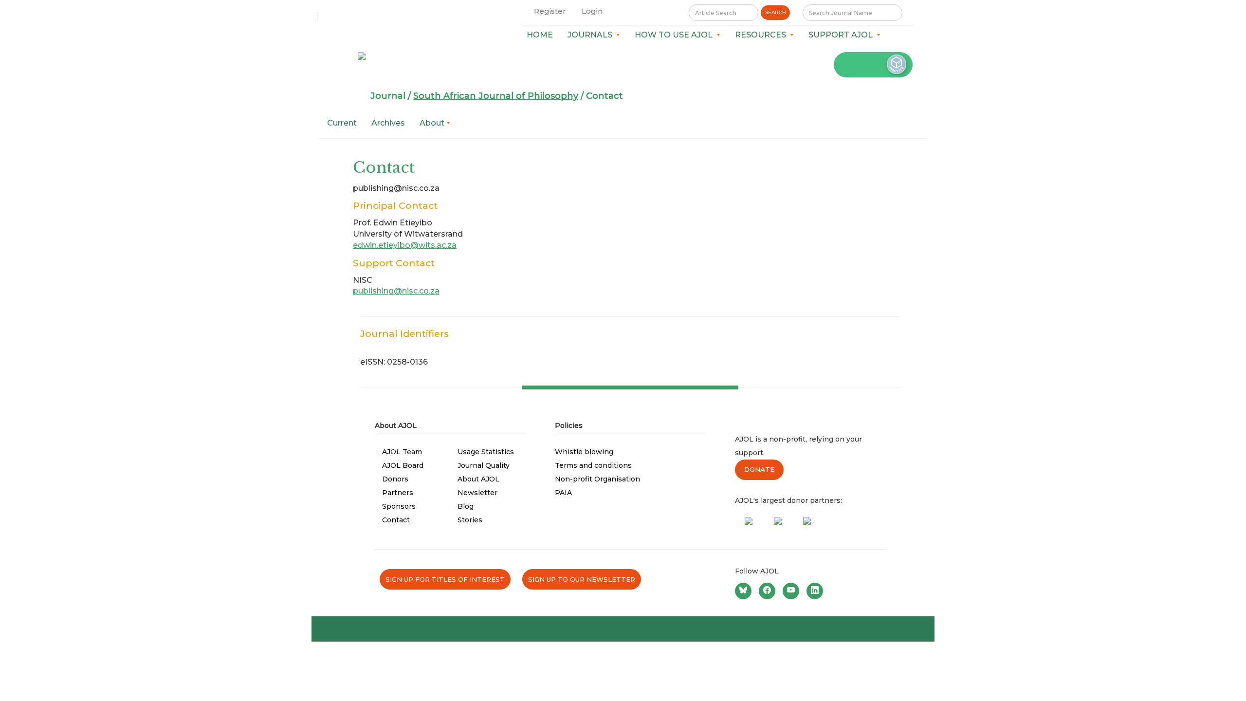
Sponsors (399, 506)
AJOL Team (402, 451)
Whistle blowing (584, 451)
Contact (396, 520)
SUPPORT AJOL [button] (842, 34)
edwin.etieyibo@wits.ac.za (405, 245)
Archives (388, 123)
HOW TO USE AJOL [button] (675, 34)
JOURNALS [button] (592, 34)
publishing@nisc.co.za (396, 290)
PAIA (563, 492)
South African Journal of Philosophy (495, 96)
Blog (466, 506)
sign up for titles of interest (445, 579)
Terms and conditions (593, 465)
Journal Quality (484, 465)
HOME (540, 34)
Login (592, 11)
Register (550, 11)
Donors (395, 479)
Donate (759, 469)
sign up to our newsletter (581, 579)
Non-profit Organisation (597, 479)
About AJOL (478, 479)
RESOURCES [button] (762, 34)
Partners (397, 492)
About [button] (433, 123)
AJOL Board (402, 465)
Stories (470, 520)
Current (342, 123)
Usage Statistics (486, 451)
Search (775, 12)
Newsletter (477, 492)
